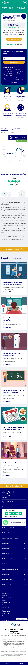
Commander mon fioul (12, 249)
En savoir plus (7, 100)
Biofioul (4, 600)
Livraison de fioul (6, 602)
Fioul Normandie (6, 553)
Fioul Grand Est (5, 543)
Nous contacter (5, 620)
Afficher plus (14, 82)
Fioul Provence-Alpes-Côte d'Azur (10, 538)
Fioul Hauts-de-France (7, 533)
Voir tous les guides (17, 258)
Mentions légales (5, 615)
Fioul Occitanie (5, 548)
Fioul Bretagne (5, 574)
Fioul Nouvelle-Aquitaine (8, 558)
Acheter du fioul (5, 593)
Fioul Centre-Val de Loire (8, 564)
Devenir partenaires (6, 618)
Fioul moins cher (5, 607)
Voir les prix (13, 62)
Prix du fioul (4, 595)
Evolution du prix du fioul (7, 604)
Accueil (2, 7)
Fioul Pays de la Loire (7, 579)
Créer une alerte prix (14, 39)
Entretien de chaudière (7, 598)
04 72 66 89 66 (9, 501)
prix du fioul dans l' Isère (11, 34)
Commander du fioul (12, 486)
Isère (18, 7)
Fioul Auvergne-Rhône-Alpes (9, 527)
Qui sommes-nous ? (6, 613)
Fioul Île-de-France (6, 584)
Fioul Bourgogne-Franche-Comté (10, 569)
